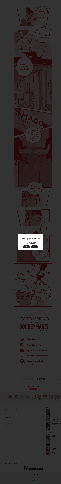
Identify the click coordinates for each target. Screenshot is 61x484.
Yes (34, 246)
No (26, 246)
